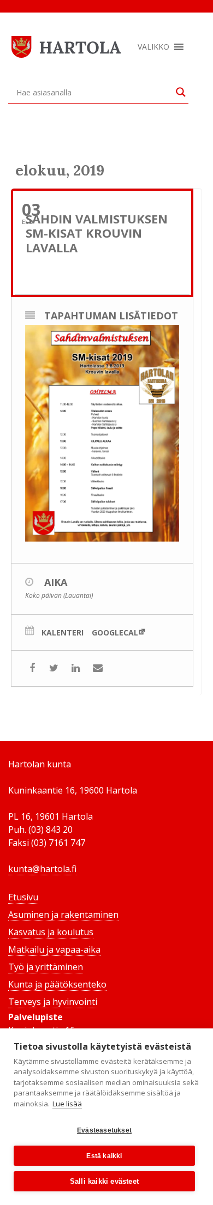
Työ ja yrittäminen (45, 967)
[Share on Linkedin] (75, 668)
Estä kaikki (104, 1156)
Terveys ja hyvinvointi (52, 1002)
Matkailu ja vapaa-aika (54, 949)
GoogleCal (115, 632)
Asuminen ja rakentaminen (63, 915)
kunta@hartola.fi (42, 869)
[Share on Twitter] (53, 668)
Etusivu (23, 897)
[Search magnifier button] (180, 92)
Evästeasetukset (104, 1130)
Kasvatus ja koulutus (50, 932)
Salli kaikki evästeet (104, 1181)
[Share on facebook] (32, 668)
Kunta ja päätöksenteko (57, 984)
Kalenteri (63, 633)
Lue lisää (67, 1104)
